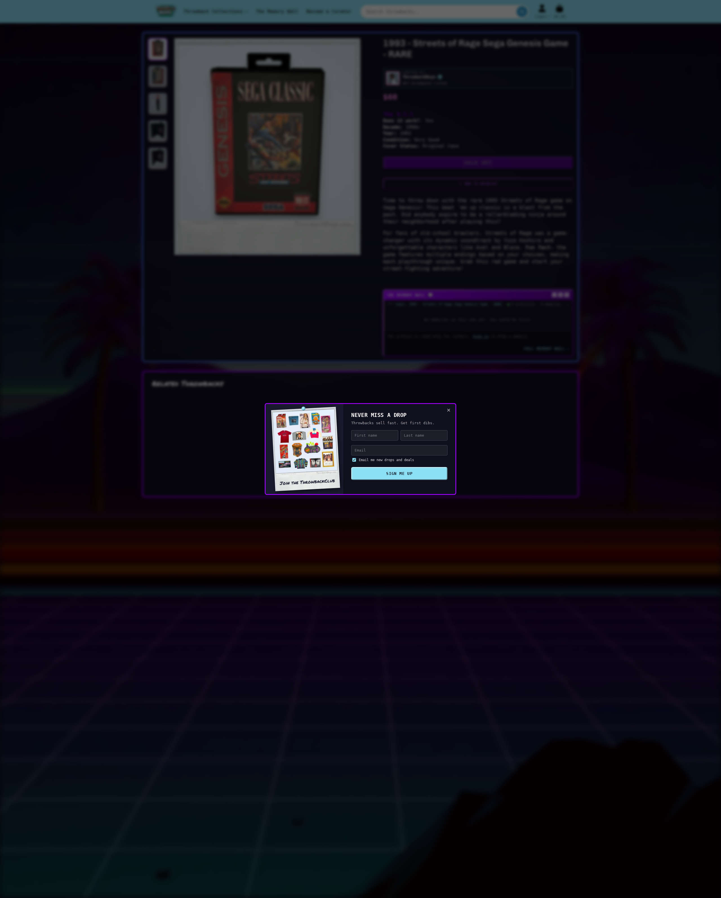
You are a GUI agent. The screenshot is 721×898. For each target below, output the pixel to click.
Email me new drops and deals (386, 460)
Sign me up (399, 473)
